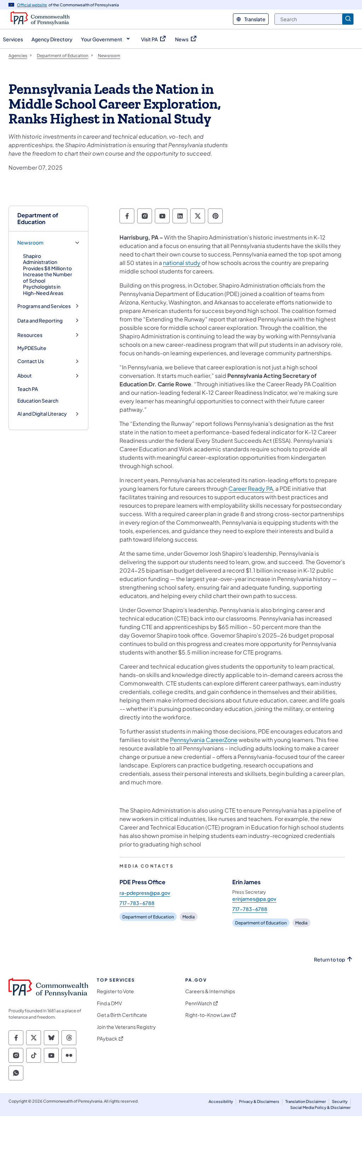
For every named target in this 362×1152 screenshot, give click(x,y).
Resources (29, 335)
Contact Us (30, 361)
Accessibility (221, 1101)
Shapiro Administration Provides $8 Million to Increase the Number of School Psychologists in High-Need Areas (47, 274)
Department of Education (37, 218)
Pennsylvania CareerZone (204, 739)
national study (181, 262)
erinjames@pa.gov (254, 898)
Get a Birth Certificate (122, 1015)
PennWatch (198, 1003)
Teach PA (27, 389)
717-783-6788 (136, 903)
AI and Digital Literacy (42, 414)
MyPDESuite (31, 348)
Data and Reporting (40, 321)
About (24, 376)
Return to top (329, 960)
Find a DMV (109, 1003)
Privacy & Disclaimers (259, 1101)
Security (340, 1101)
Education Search (37, 400)
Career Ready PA (250, 488)
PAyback (107, 1039)
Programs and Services (44, 306)
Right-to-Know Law (207, 1015)
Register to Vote (115, 991)
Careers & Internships (210, 991)
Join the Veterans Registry (126, 1027)
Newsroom (30, 243)
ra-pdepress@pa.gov (144, 892)
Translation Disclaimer (305, 1101)
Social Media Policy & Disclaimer (320, 1107)
